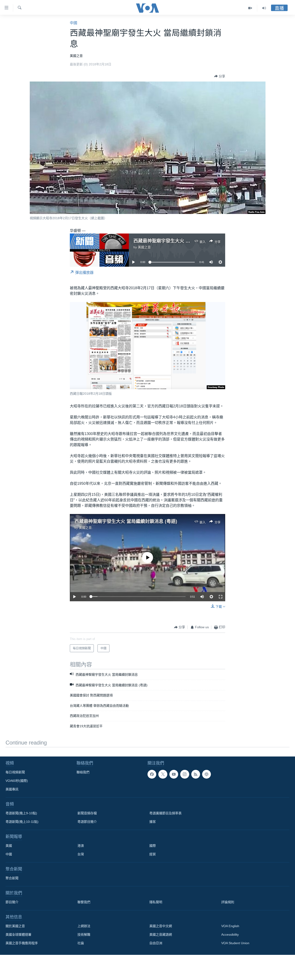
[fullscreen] (220, 596)
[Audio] (264, 8)
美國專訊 (12, 789)
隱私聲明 (155, 902)
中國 (73, 23)
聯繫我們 (83, 902)
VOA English (230, 926)
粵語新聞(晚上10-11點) (22, 822)
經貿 (152, 854)
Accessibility (230, 934)
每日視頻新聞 (15, 772)
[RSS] (195, 774)
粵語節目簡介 (87, 822)
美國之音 (144, 247)
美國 (9, 845)
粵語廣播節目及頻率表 (165, 813)
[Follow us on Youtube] (173, 774)
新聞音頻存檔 (87, 813)
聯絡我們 (83, 772)
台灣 (80, 854)
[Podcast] (206, 774)
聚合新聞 (12, 878)
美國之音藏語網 (160, 934)
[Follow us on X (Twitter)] (162, 774)
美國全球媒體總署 (18, 934)
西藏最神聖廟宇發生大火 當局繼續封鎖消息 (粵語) (125, 521)
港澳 (80, 845)
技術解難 (83, 934)
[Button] (219, 76)
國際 (152, 845)
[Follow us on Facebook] (152, 774)
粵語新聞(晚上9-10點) (21, 813)
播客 (152, 822)
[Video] (250, 8)
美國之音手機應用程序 (22, 943)
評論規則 (227, 902)
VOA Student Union (235, 943)
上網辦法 (83, 926)
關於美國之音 (15, 926)
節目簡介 (12, 902)
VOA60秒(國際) (17, 781)
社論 (80, 943)
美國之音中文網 (160, 926)
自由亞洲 (155, 943)
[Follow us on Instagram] (184, 774)
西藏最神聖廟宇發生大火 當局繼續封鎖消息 (177, 240)
